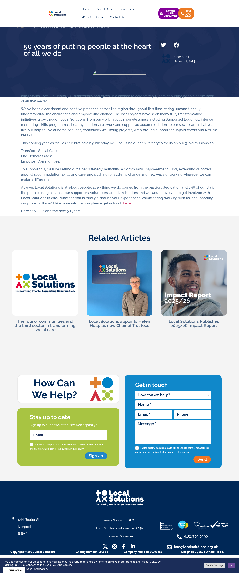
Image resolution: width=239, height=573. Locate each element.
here (127, 203)
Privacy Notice (112, 520)
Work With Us (91, 17)
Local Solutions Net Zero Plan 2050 (119, 528)
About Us (103, 9)
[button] (163, 45)
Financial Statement (121, 536)
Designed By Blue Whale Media (202, 552)
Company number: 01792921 (143, 552)
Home (86, 9)
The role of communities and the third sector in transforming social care (45, 325)
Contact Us (117, 17)
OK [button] (231, 565)
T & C (130, 520)
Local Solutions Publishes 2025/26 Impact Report (194, 323)
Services (125, 9)
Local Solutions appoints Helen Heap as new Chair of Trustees (119, 323)
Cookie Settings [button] (214, 565)
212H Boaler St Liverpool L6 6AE (28, 527)
